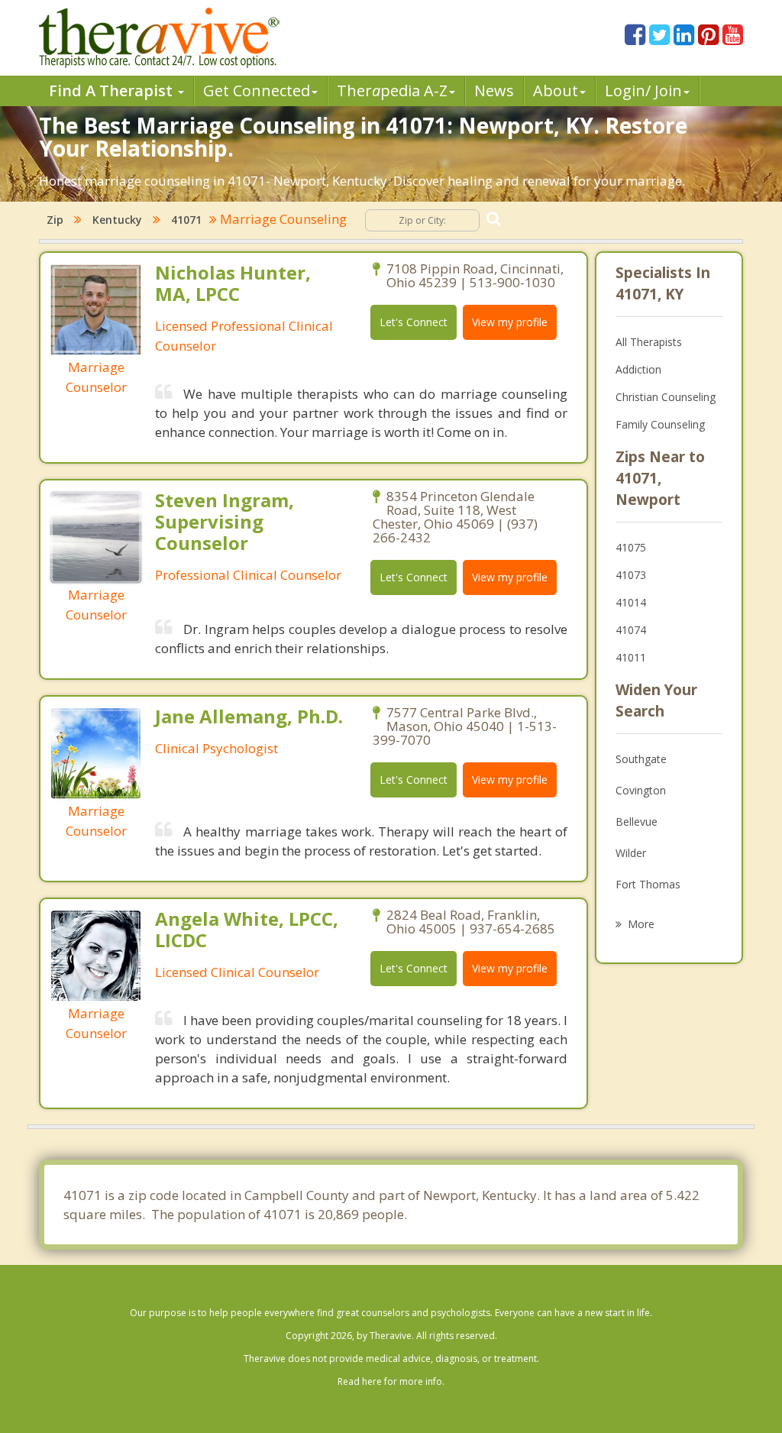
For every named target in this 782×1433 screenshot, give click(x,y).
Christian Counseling (666, 397)
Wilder (631, 853)
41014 (631, 602)
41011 (631, 657)
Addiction (638, 369)
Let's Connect (414, 322)
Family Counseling (660, 424)
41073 (631, 575)
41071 (186, 219)
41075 (631, 547)
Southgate (641, 759)
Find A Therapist (112, 90)
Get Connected (256, 90)
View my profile (510, 322)
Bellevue (637, 821)
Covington (641, 790)
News (494, 90)
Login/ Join (643, 90)
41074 (631, 630)
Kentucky (117, 219)
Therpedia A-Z (392, 90)
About (555, 90)
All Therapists (649, 342)
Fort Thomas (648, 884)
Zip (55, 219)
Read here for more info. (391, 1381)
